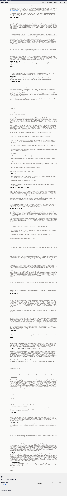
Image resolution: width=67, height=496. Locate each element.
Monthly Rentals (39, 482)
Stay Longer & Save (44, 2)
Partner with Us (60, 2)
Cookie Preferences (19, 493)
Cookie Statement (24, 493)
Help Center (64, 0)
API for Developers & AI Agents (39, 493)
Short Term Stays (39, 483)
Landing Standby (55, 2)
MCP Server (45, 493)
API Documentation (49, 493)
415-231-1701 (5, 0)
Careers (60, 482)
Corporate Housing (49, 2)
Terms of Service (12, 493)
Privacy (15, 493)
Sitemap (35, 493)
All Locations (39, 484)
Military (53, 482)
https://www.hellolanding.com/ (14, 10)
